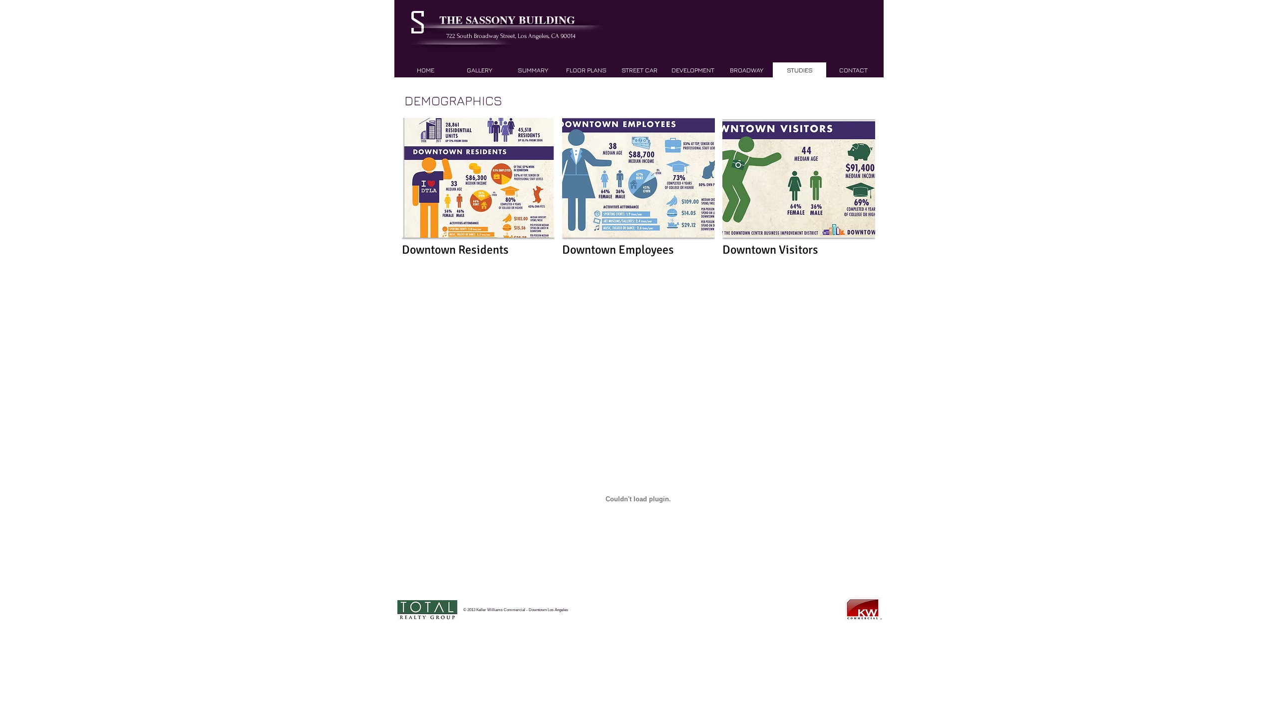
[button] (478, 198)
